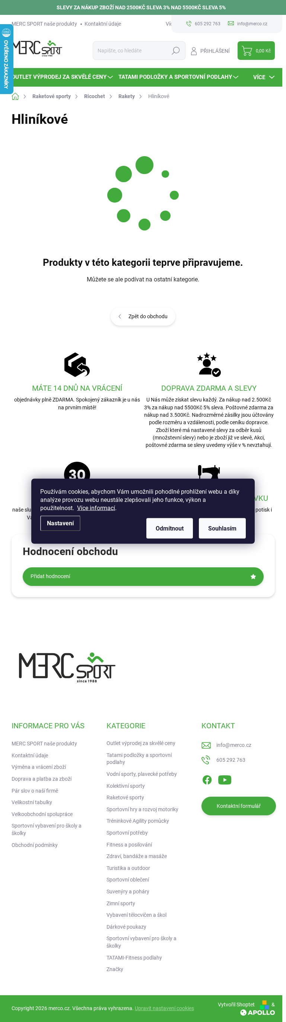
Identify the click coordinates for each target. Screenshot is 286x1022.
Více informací (96, 507)
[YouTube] (224, 778)
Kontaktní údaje (103, 24)
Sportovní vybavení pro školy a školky (47, 829)
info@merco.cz (233, 745)
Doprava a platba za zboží (42, 779)
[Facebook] (207, 778)
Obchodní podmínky (35, 845)
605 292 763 (230, 760)
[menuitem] (63, 77)
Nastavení (60, 522)
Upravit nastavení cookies (164, 1008)
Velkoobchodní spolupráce (42, 814)
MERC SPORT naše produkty (44, 24)
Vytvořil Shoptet (236, 1005)
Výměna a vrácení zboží (39, 767)
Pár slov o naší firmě (35, 791)
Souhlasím (222, 528)
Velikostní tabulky (32, 802)
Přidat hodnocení (50, 576)
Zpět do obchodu (148, 316)
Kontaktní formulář (239, 806)
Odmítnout (170, 528)
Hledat (175, 51)
